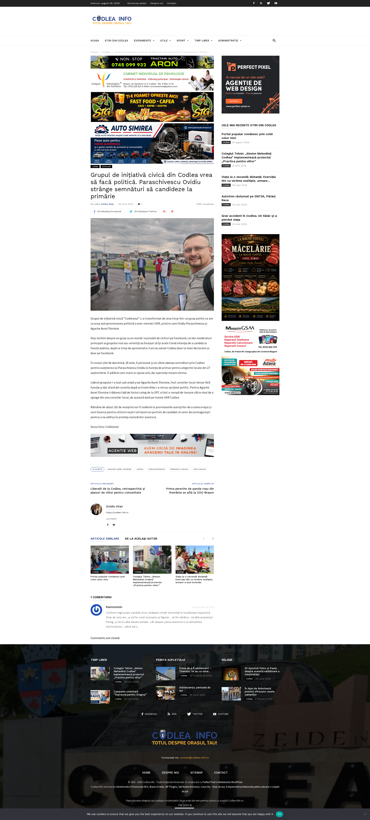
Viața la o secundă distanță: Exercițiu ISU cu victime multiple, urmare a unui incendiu (194, 579)
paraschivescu (157, 469)
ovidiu (140, 469)
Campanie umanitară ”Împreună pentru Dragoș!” (130, 693)
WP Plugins (171, 786)
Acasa (95, 40)
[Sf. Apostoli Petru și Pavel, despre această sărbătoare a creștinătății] (231, 673)
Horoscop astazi (136, 3)
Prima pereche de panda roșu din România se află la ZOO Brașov (190, 490)
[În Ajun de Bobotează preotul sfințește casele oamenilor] (231, 694)
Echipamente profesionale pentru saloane (247, 786)
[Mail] (114, 525)
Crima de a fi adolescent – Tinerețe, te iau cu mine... (195, 670)
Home (146, 772)
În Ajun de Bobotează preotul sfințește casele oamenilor (260, 691)
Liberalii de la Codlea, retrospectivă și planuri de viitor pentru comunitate (118, 490)
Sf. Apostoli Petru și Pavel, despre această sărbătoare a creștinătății (262, 671)
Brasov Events (157, 786)
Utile (164, 40)
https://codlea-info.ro (117, 512)
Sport (181, 40)
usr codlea (199, 469)
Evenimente (142, 40)
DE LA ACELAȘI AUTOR (141, 538)
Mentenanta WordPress (230, 782)
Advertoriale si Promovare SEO (132, 786)
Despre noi (156, 3)
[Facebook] (253, 3)
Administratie (228, 40)
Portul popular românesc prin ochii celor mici (108, 578)
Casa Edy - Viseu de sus (213, 786)
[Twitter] (268, 3)
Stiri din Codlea (116, 40)
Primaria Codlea (179, 469)
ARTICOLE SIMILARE (105, 538)
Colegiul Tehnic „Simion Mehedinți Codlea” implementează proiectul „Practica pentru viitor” (147, 581)
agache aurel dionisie (119, 469)
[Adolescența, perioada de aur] (165, 693)
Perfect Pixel (209, 782)
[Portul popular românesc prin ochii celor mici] (110, 560)
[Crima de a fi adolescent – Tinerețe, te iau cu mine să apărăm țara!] (165, 673)
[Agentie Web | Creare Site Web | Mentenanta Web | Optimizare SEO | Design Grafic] (152, 460)
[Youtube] (275, 3)
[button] (274, 40)
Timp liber (201, 40)
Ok (279, 814)
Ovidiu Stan (107, 204)
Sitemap (196, 772)
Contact (171, 3)
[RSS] (261, 3)
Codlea (95, 166)
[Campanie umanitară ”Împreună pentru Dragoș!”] (100, 697)
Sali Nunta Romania (188, 786)
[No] (365, 814)
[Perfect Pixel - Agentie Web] (250, 112)
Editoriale (106, 166)
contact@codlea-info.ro (194, 757)
